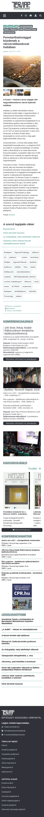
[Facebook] (21, 16)
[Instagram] (26, 16)
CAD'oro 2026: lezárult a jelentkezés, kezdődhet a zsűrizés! (18, 677)
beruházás (35, 257)
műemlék (32, 291)
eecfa (36, 282)
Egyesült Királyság (22, 252)
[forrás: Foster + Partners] (22, 71)
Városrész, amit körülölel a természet (18, 662)
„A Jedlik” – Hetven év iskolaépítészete (19, 629)
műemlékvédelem (23, 272)
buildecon (8, 267)
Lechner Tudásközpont (12, 282)
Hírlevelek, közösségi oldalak (13, 809)
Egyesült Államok (19, 262)
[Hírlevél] (31, 16)
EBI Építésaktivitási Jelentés (24, 277)
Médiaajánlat (7, 767)
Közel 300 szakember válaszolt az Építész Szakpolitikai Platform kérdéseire (20, 669)
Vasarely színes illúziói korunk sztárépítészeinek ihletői (17, 242)
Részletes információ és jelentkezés (21, 359)
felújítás (7, 262)
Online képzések (8, 763)
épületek (33, 262)
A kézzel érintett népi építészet (15, 635)
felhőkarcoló (8, 272)
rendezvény (26, 286)
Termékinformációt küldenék (14, 731)
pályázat (12, 257)
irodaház (7, 277)
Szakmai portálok (8, 805)
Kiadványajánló (8, 759)
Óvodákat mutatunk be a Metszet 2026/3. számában (15, 513)
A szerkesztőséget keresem (14, 735)
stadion (18, 296)
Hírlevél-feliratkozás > (22, 530)
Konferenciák (7, 783)
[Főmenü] (4, 15)
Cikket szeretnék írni (12, 727)
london (24, 257)
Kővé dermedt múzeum (13, 233)
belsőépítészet (20, 291)
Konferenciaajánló (9, 750)
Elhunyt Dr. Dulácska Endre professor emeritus (19, 642)
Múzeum (28, 282)
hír (5, 257)
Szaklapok (6, 792)
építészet (35, 252)
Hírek (4, 745)
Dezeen (12, 215)
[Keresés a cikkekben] (40, 16)
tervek (6, 286)
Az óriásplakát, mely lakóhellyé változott (21, 237)
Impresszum (6, 772)
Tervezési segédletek (10, 796)
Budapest (7, 252)
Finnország (8, 296)
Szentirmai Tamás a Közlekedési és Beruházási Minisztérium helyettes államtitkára (18, 621)
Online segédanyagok (10, 801)
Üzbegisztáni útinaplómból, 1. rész (17, 656)
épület (33, 267)
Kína (25, 267)
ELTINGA (15, 286)
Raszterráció (9, 229)
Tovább (33, 468)
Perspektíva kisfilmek (10, 754)
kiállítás (18, 267)
